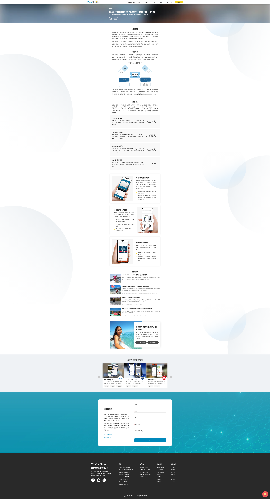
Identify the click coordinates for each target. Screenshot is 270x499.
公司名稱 (137, 424)
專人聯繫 (179, 2)
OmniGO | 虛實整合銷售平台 (126, 470)
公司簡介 (173, 467)
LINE (111, 18)
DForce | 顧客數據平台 (124, 472)
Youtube (173, 482)
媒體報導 (173, 472)
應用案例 (111, 9)
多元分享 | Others (144, 477)
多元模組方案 (108, 435)
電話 (135, 411)
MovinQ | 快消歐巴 (123, 482)
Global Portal (131, 2)
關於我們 (169, 2)
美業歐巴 (159, 474)
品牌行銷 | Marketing (145, 474)
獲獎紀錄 (173, 470)
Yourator (173, 479)
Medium (173, 474)
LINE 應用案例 (160, 470)
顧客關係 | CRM (144, 467)
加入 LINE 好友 (141, 342)
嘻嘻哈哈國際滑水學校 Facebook (142, 94)
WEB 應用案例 (160, 472)
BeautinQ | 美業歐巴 (124, 474)
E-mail (136, 418)
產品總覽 (106, 437)
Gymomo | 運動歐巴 (124, 477)
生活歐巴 (159, 479)
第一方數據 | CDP (144, 472)
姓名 (135, 405)
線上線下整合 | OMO (145, 470)
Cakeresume (174, 477)
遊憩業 (115, 18)
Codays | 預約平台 (123, 484)
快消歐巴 (159, 477)
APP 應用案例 (160, 467)
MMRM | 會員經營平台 (124, 467)
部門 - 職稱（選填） (139, 431)
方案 (154, 2)
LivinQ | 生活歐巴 (123, 479)
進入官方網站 (153, 342)
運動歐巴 (159, 482)
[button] (99, 377)
